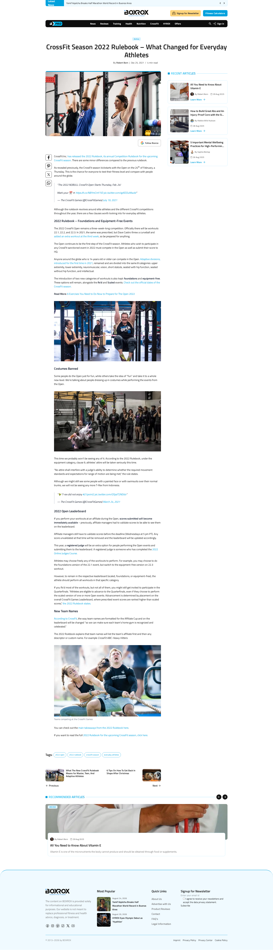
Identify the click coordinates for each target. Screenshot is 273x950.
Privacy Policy (189, 940)
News (93, 23)
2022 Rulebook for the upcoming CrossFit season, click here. (115, 735)
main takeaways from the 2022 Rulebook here (103, 728)
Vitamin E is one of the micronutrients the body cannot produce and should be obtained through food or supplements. (113, 852)
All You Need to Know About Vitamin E (205, 86)
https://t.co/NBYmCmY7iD (89, 193)
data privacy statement (205, 902)
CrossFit (154, 23)
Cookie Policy (221, 940)
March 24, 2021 (111, 502)
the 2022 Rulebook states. (77, 603)
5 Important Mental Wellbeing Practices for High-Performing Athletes (206, 146)
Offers (178, 23)
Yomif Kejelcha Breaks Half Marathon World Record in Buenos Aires (99, 3)
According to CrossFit (65, 618)
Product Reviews (161, 909)
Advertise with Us (161, 904)
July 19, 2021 (110, 200)
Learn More (196, 99)
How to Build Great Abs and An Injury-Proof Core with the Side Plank (207, 114)
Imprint (176, 940)
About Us (157, 899)
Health (129, 23)
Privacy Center (205, 940)
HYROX (166, 23)
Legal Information (161, 924)
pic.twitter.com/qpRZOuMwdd (120, 193)
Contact (156, 914)
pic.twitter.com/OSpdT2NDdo (110, 494)
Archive (136, 39)
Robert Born (122, 62)
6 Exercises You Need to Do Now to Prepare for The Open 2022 (101, 294)
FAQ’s (155, 919)
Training (117, 23)
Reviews (104, 23)
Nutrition (141, 23)
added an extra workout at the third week (76, 236)
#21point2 (88, 494)
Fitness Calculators (215, 13)
